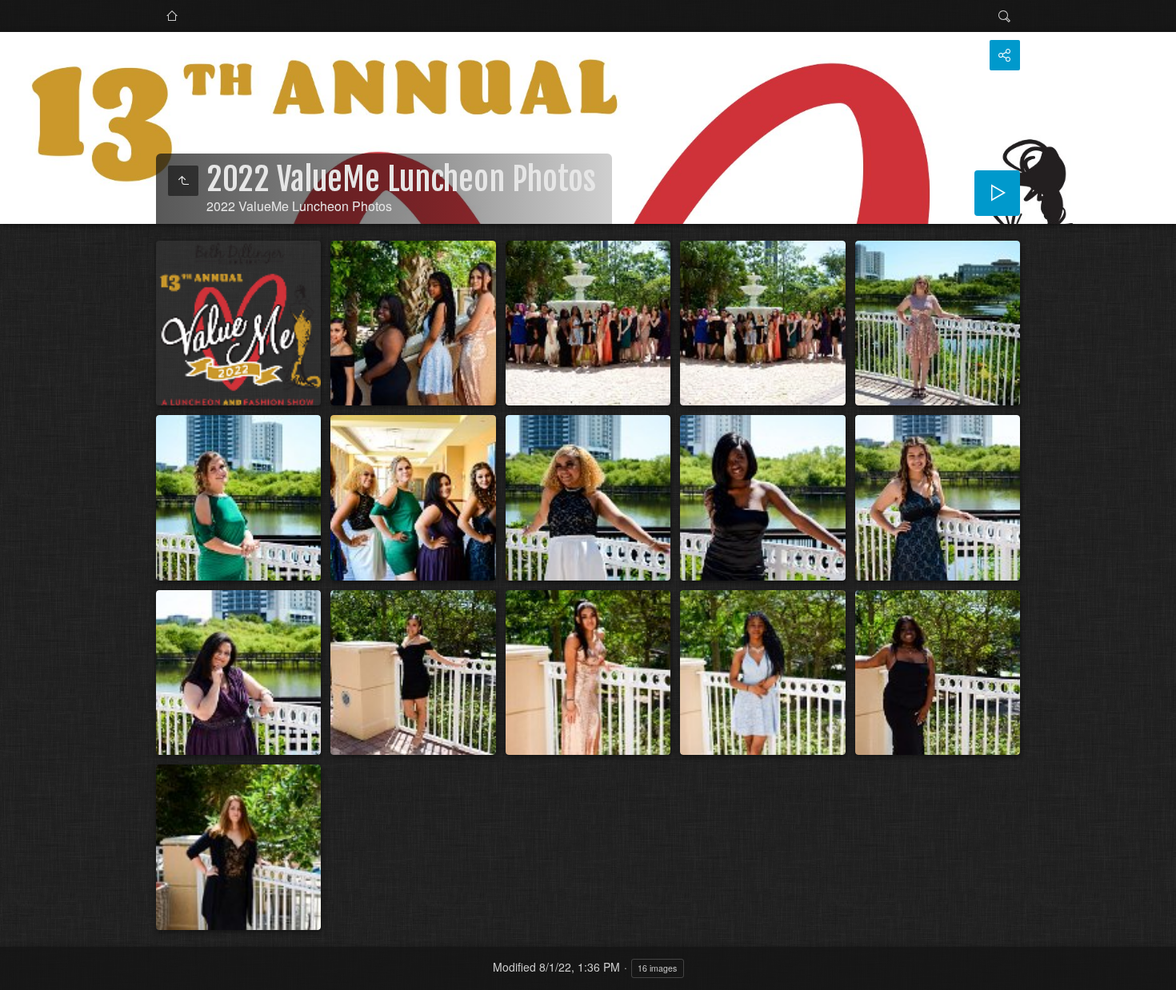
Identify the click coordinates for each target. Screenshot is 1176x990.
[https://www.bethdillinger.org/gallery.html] (172, 16)
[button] (19, 971)
